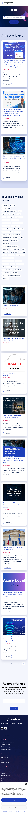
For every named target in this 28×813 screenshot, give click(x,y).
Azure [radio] (4, 214)
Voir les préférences (14, 808)
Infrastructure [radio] (14, 240)
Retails (2, 771)
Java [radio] (23, 249)
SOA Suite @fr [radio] (6, 272)
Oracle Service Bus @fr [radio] (8, 258)
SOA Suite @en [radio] (18, 269)
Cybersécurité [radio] (15, 220)
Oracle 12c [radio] (11, 255)
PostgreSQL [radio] (5, 263)
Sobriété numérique (5, 744)
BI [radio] (8, 214)
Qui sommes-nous (5, 735)
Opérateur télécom (5, 762)
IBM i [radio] (22, 237)
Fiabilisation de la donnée (6, 749)
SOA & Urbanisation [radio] (7, 269)
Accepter (14, 800)
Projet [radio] (12, 263)
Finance (2, 780)
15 (18, 663)
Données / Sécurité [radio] (7, 228)
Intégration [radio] (5, 249)
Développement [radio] (15, 225)
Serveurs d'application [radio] (12, 266)
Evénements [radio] (17, 231)
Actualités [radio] (5, 205)
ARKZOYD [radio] (12, 205)
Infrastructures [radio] (6, 243)
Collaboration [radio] (6, 220)
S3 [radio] (3, 266)
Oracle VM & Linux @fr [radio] (8, 260)
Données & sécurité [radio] (18, 228)
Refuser (14, 804)
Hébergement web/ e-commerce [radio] (10, 237)
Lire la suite (7, 84)
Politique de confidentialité (8, 811)
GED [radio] (9, 234)
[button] (26, 784)
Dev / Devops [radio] (6, 225)
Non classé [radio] (22, 252)
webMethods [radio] (5, 278)
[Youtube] (5, 728)
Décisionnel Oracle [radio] (17, 223)
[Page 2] (23, 664)
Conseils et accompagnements (8, 742)
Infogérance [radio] (5, 240)
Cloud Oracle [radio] (19, 217)
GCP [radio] (4, 234)
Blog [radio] (13, 214)
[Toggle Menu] (24, 3)
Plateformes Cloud (5, 759)
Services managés (5, 757)
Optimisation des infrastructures (8, 747)
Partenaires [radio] (18, 260)
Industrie (3, 773)
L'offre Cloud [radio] (5, 252)
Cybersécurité (4, 746)
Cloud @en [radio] (10, 217)
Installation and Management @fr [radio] (10, 246)
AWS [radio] (20, 211)
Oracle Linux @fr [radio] (20, 255)
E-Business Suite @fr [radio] (7, 231)
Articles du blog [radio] (6, 208)
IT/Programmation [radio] (15, 249)
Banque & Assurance (5, 775)
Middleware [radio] (14, 252)
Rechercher (14, 22)
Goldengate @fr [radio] (16, 234)
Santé (2, 776)
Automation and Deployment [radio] (9, 211)
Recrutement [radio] (20, 263)
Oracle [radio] (4, 255)
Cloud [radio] (19, 214)
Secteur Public (4, 770)
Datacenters (3, 760)
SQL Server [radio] (14, 272)
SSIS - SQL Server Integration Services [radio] (11, 275)
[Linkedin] (2, 728)
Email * (14, 698)
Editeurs (2, 778)
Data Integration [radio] (6, 223)
